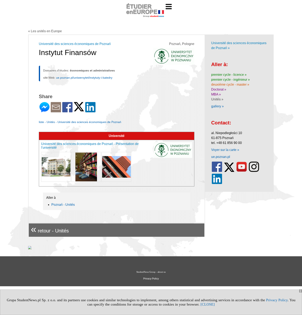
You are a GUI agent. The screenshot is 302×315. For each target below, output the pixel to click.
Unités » (217, 99)
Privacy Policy (277, 300)
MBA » (216, 94)
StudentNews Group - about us (151, 272)
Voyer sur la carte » (225, 150)
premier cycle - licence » (229, 74)
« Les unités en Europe (45, 31)
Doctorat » (218, 89)
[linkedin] (217, 183)
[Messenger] (44, 110)
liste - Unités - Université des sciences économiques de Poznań (80, 122)
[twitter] (229, 171)
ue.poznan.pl (220, 157)
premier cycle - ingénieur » (230, 79)
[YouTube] (241, 171)
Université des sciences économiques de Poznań (75, 44)
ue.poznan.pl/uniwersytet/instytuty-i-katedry (84, 77)
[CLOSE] (208, 304)
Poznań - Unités (63, 204)
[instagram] (254, 171)
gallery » (217, 106)
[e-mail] (56, 110)
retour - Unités (50, 229)
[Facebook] (67, 110)
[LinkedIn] (90, 110)
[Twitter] (79, 109)
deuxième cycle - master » (230, 84)
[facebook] (217, 171)
